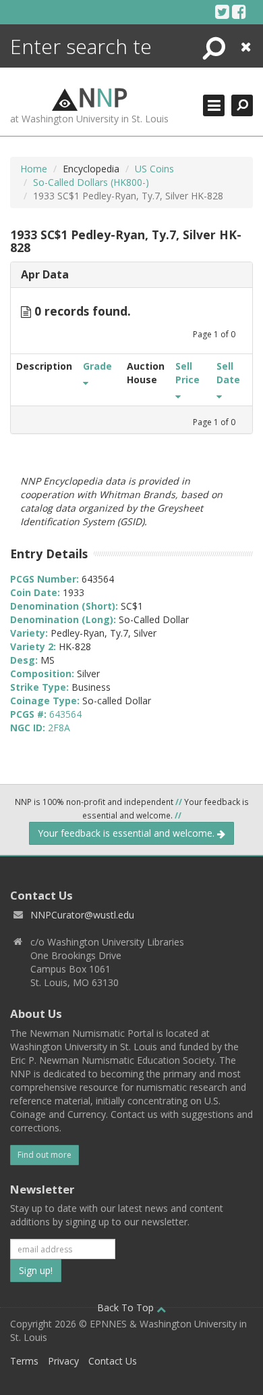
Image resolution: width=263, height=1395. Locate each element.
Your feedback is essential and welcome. (127, 833)
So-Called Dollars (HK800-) (91, 182)
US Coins (154, 168)
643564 (65, 714)
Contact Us (112, 1360)
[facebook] (239, 11)
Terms (24, 1360)
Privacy (63, 1360)
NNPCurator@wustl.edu (82, 914)
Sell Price (187, 373)
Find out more (44, 1154)
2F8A (59, 727)
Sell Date (228, 373)
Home (33, 168)
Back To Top (126, 1307)
